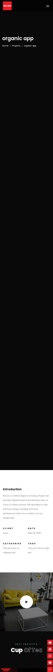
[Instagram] (50, 656)
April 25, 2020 (34, 533)
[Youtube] (50, 662)
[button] (47, 5)
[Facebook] (50, 649)
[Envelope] (50, 642)
